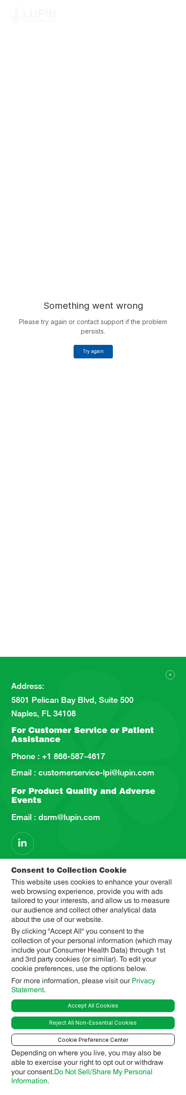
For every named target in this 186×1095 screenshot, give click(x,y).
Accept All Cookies (93, 1005)
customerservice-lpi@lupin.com (95, 773)
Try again (93, 351)
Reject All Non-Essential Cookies (93, 1022)
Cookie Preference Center (93, 1039)
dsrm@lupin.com (68, 817)
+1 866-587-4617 (72, 756)
